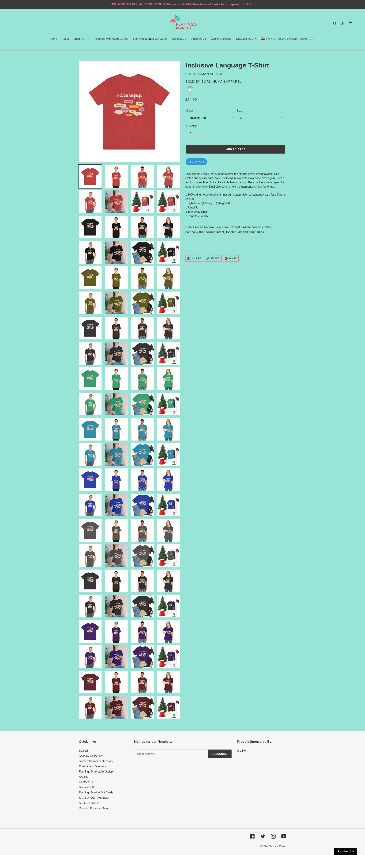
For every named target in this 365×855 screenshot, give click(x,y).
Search (83, 750)
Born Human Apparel (222, 81)
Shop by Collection (90, 756)
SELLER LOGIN (89, 802)
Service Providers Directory (96, 761)
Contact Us (86, 782)
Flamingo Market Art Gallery (96, 771)
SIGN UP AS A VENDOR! (95, 797)
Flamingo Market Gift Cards (96, 792)
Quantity (191, 126)
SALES (83, 776)
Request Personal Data (93, 808)
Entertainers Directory (92, 766)
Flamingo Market (277, 846)
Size (239, 110)
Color (189, 110)
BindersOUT (86, 787)
